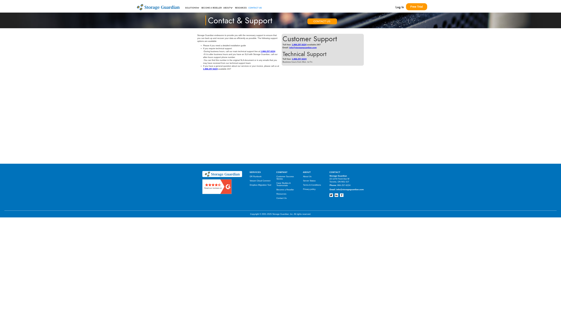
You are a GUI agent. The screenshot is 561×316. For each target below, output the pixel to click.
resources (241, 7)
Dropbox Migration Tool (260, 185)
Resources (281, 194)
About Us (307, 176)
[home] (159, 6)
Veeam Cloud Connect (260, 181)
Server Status (309, 181)
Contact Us (281, 198)
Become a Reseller (211, 7)
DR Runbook (256, 176)
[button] (191, 7)
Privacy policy (309, 189)
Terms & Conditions (312, 185)
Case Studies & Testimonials (283, 184)
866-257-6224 (340, 185)
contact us (255, 7)
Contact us (321, 21)
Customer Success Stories (285, 177)
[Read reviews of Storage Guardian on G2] (217, 186)
